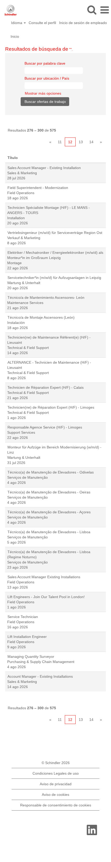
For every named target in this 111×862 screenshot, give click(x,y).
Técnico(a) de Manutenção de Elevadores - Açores (49, 512)
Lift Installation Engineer (27, 637)
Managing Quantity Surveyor (30, 656)
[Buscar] (91, 10)
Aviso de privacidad (56, 784)
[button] (104, 10)
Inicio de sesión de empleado (83, 23)
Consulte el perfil (42, 23)
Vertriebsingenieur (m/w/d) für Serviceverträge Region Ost (54, 233)
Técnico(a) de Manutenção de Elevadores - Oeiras (48, 492)
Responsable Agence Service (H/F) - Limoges (44, 427)
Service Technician (22, 617)
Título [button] (12, 158)
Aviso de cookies (55, 794)
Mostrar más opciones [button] (43, 93)
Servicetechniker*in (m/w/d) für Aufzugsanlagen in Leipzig (54, 278)
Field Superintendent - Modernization (37, 188)
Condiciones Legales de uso (56, 773)
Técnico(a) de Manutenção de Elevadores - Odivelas (50, 472)
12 (70, 142)
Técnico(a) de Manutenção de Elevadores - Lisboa (48, 532)
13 (81, 142)
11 (60, 142)
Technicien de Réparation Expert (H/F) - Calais (45, 387)
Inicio (15, 36)
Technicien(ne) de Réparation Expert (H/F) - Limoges (50, 407)
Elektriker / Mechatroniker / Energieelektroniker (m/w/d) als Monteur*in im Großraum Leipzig (55, 255)
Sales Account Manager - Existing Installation (44, 168)
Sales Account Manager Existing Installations (43, 577)
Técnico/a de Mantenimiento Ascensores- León (45, 297)
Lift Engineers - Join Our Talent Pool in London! (46, 597)
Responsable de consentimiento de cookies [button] (55, 805)
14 (91, 142)
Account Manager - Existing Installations (40, 676)
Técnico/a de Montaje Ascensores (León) (41, 317)
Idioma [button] (17, 23)
